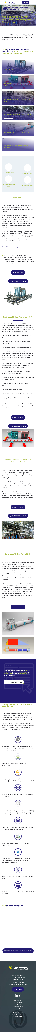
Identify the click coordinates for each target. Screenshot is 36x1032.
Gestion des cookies (18, 1014)
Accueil (5, 7)
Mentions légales (18, 1012)
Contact (25, 2)
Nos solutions (18, 1000)
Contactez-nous (18, 273)
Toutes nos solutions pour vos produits (18, 951)
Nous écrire (18, 989)
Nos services (18, 1002)
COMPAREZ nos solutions (14, 682)
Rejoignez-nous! (18, 1006)
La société (18, 1004)
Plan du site (18, 1016)
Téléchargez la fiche (19, 281)
